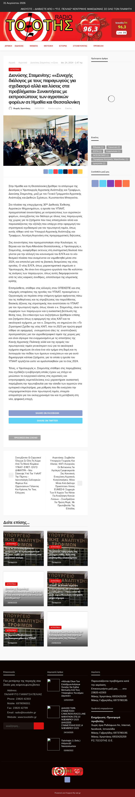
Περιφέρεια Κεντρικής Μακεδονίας (110, 159)
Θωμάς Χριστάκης (21, 108)
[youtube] (118, 183)
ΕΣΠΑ (97, 151)
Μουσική (48, 46)
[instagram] (110, 183)
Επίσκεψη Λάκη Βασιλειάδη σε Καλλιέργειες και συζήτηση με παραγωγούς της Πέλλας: (66, 635)
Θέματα (34, 46)
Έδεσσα (98, 147)
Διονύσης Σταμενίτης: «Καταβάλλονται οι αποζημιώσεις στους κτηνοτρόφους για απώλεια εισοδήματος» (23, 593)
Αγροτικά (14, 69)
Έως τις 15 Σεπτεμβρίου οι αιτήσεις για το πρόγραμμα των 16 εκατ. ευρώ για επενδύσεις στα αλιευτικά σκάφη (23, 553)
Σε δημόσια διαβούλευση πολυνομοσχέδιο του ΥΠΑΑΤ (20, 637)
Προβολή (98, 46)
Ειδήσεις (19, 46)
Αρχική (8, 46)
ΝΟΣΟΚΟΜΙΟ (101, 155)
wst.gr (78, 793)
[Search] (129, 45)
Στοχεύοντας (80, 46)
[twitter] (103, 183)
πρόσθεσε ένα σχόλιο (25, 438)
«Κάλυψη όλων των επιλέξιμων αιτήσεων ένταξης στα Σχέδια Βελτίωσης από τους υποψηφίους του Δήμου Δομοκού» (72, 688)
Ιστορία (63, 46)
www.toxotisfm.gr (27, 717)
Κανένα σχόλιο (54, 108)
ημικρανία (99, 163)
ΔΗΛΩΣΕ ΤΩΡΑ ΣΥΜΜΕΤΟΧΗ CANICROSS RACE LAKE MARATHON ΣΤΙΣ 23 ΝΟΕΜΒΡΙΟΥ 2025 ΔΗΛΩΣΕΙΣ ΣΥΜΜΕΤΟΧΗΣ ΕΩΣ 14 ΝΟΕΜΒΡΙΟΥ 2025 (73, 718)
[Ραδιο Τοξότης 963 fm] (57, 26)
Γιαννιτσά (114, 147)
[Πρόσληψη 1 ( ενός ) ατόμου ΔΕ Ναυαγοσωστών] (53, 744)
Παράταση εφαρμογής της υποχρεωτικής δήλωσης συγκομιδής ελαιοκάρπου (63, 554)
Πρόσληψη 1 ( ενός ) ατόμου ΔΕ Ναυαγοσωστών (70, 743)
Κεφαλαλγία (113, 151)
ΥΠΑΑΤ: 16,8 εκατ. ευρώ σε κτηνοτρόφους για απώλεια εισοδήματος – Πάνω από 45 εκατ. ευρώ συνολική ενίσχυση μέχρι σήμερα (65, 591)
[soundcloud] (126, 183)
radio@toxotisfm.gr (25, 712)
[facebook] (95, 183)
